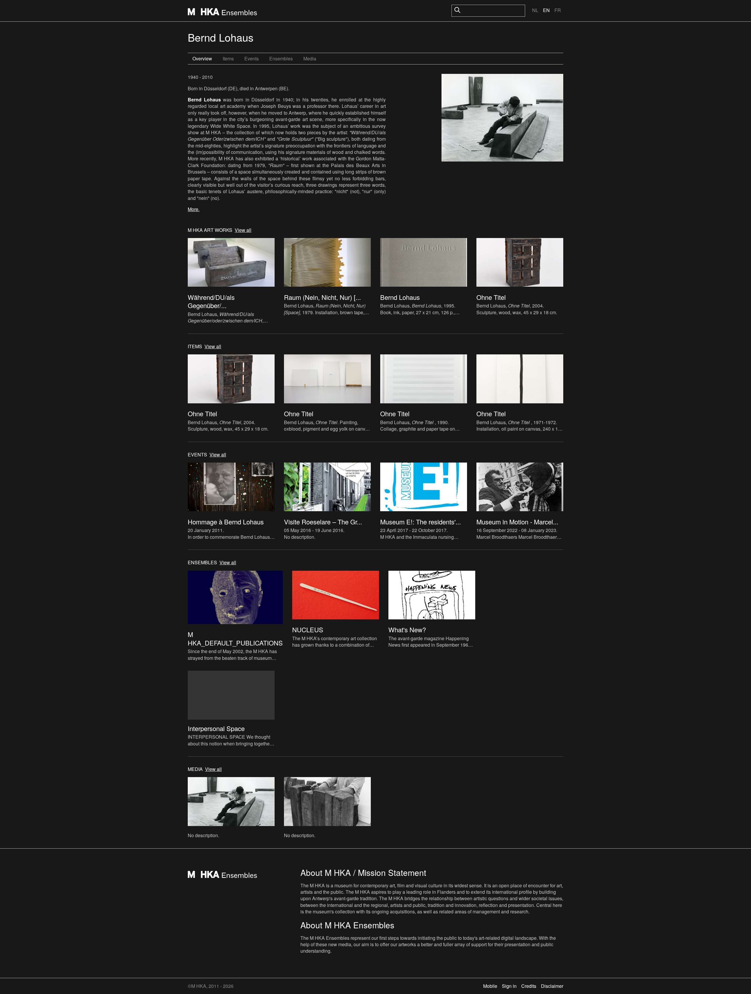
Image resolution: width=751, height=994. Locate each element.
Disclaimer (552, 986)
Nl (535, 10)
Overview (202, 58)
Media (309, 58)
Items (228, 58)
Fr (557, 10)
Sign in (509, 986)
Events (251, 58)
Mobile (490, 986)
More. (193, 209)
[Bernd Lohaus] (502, 118)
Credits (528, 986)
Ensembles (281, 58)
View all (243, 230)
